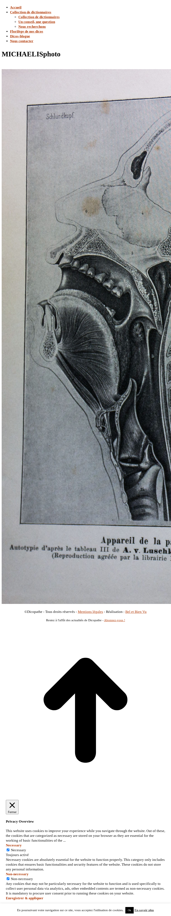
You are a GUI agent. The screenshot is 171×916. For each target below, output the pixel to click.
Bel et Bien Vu (136, 612)
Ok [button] (129, 910)
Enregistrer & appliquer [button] (24, 898)
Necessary (18, 850)
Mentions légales (90, 612)
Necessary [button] (14, 845)
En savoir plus (144, 910)
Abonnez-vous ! (114, 620)
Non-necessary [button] (17, 874)
